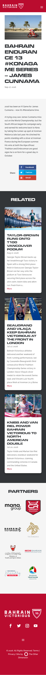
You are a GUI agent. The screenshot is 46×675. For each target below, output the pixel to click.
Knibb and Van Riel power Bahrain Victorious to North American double (22, 433)
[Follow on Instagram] (27, 625)
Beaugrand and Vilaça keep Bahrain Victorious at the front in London (21, 334)
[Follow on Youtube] (35, 625)
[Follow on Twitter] (19, 625)
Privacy (11, 654)
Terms (36, 650)
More (9, 289)
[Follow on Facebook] (10, 625)
